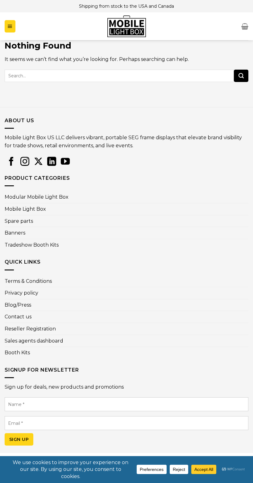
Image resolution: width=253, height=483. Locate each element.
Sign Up (19, 439)
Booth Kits (17, 353)
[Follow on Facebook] (11, 161)
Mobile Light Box (25, 209)
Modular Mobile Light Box (36, 197)
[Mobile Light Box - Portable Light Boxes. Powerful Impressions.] (126, 26)
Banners (15, 233)
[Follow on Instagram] (24, 161)
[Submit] (241, 76)
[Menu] (10, 26)
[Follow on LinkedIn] (51, 161)
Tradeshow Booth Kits (32, 245)
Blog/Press (18, 305)
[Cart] (244, 26)
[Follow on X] (38, 161)
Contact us (18, 317)
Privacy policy (21, 293)
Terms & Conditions (28, 281)
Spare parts (19, 221)
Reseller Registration (30, 329)
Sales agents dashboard (34, 341)
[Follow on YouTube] (65, 161)
